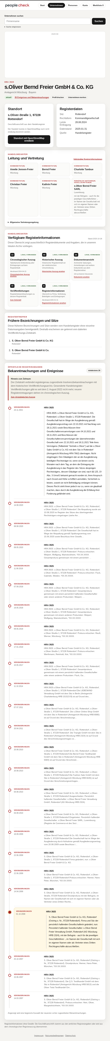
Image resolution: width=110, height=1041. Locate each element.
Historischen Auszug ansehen (53, 271)
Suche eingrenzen (13, 27)
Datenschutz (70, 1036)
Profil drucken (58, 97)
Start (42, 5)
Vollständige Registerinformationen (87, 159)
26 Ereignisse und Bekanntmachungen (32, 97)
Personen (72, 5)
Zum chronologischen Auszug (23, 397)
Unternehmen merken (77, 97)
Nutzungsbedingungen (54, 1036)
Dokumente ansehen (82, 277)
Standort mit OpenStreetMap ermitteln (29, 139)
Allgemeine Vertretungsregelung (24, 222)
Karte (85, 5)
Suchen (99, 21)
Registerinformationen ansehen (54, 303)
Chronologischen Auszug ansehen (20, 275)
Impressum (39, 1036)
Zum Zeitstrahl (15, 300)
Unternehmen (56, 5)
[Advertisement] (55, 56)
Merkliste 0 (98, 5)
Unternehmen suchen (13, 16)
